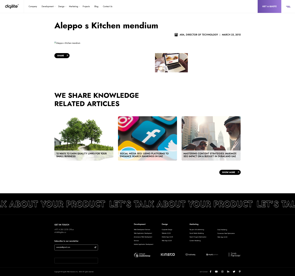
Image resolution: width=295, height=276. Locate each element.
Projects (86, 6)
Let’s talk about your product (174, 204)
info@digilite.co (60, 232)
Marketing (73, 6)
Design (61, 6)
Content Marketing (195, 241)
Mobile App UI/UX (167, 237)
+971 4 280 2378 (61, 229)
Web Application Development (143, 233)
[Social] (212, 271)
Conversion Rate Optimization (226, 233)
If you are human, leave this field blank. (71, 254)
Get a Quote (269, 6)
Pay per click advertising (197, 230)
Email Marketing (222, 230)
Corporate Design (167, 230)
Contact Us (107, 6)
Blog (96, 6)
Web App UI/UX (167, 241)
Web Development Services (142, 230)
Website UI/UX (166, 233)
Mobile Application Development (143, 244)
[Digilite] (12, 6)
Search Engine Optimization (198, 237)
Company (33, 6)
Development (48, 6)
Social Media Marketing (197, 233)
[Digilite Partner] (142, 255)
